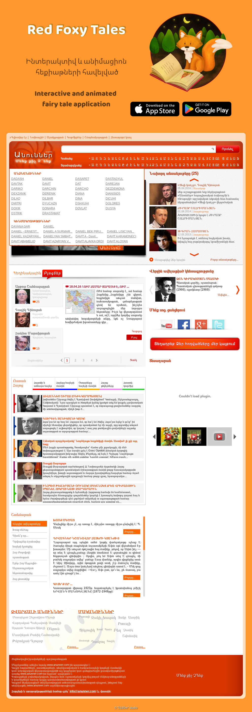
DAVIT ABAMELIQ (23, 241)
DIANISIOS (113, 193)
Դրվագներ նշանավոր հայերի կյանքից (26, 544)
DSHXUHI (82, 203)
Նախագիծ (37, 137)
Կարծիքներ (74, 137)
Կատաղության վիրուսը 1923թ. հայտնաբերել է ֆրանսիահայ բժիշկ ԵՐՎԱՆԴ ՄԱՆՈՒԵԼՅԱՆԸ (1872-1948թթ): (97, 589)
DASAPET (82, 179)
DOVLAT (81, 208)
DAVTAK (17, 184)
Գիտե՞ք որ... (20, 535)
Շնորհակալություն (96, 137)
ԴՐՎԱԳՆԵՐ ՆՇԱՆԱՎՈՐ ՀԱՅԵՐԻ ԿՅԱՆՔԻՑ (86, 538)
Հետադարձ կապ (121, 137)
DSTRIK (16, 213)
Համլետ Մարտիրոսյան (32, 333)
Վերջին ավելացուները (27, 524)
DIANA (79, 193)
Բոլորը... (130, 531)
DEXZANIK (18, 193)
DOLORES (113, 203)
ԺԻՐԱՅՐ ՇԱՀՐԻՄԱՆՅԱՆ (196, 208)
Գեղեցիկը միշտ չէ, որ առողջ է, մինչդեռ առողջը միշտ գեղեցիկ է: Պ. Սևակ (97, 525)
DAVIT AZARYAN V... (57, 241)
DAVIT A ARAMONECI (121, 236)
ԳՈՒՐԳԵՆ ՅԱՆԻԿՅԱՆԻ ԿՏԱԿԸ (64, 418)
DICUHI (111, 198)
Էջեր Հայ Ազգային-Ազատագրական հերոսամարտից (25, 568)
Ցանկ (133, 360)
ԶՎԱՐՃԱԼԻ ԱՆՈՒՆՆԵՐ (37, 611)
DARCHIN (49, 188)
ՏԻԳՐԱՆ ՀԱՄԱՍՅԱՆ (193, 231)
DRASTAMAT (51, 213)
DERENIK (49, 193)
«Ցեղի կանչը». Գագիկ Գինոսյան (199, 185)
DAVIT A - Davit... (87, 236)
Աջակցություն (55, 137)
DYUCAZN (49, 203)
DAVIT (46, 184)
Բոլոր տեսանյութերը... (224, 259)
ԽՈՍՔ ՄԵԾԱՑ (64, 520)
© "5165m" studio (126, 708)
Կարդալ (137, 331)
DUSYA (111, 208)
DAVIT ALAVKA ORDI (90, 241)
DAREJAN (113, 184)
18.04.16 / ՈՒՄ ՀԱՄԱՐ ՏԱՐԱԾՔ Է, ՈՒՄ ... (99, 286)
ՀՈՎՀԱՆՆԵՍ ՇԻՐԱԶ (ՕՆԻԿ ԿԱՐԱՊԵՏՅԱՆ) (72, 396)
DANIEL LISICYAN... (120, 231)
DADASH (17, 179)
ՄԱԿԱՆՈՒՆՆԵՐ (96, 611)
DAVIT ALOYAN (117, 241)
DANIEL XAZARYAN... (26, 236)
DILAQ (15, 198)
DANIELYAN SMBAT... (57, 236)
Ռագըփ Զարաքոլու (54, 463)
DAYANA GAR (20, 226)
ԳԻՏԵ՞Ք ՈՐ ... (62, 584)
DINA (78, 198)
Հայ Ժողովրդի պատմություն (21, 555)
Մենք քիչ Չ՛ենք (189, 675)
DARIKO (17, 188)
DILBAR (47, 198)
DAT (78, 184)
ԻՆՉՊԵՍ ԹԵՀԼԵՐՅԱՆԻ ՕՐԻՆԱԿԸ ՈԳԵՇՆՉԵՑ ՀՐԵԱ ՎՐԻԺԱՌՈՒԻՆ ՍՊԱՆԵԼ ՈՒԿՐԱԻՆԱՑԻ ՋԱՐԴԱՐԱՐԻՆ (89, 487)
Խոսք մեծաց (20, 529)
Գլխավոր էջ (19, 137)
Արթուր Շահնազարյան (32, 286)
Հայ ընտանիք (21, 579)
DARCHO (81, 188)
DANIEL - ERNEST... (25, 231)
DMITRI (16, 203)
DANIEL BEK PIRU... (89, 231)
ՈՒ (217, 158)
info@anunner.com (83, 691)
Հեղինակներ (35, 360)
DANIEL (47, 179)
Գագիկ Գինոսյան (28, 310)
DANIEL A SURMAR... (57, 231)
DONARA (48, 208)
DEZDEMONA (115, 188)
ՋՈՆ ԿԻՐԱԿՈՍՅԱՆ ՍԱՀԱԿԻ (197, 278)
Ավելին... (223, 294)
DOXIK (15, 208)
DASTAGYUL (114, 179)
